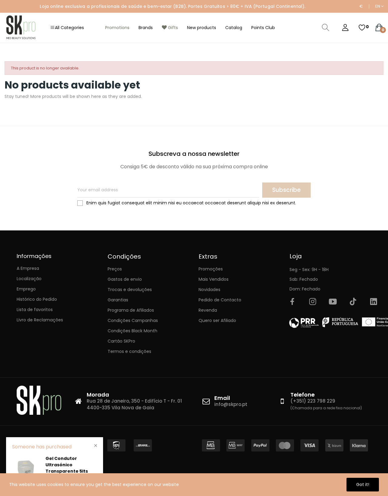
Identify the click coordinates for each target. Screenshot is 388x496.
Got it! (362, 484)
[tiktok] (353, 302)
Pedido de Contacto (220, 300)
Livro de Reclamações (40, 320)
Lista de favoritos (35, 310)
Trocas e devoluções (130, 290)
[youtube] (333, 302)
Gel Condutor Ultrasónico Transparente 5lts (66, 464)
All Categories (69, 28)
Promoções (211, 269)
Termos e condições (129, 351)
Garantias (118, 300)
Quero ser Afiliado (217, 320)
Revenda (208, 310)
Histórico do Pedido (37, 299)
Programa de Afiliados (131, 310)
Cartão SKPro (121, 341)
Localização (29, 279)
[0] (362, 28)
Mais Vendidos (214, 279)
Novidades (209, 290)
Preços (115, 269)
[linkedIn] (373, 302)
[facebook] (292, 302)
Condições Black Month (132, 331)
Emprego (26, 289)
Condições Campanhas (133, 320)
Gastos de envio (125, 279)
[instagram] (312, 302)
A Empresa (28, 268)
